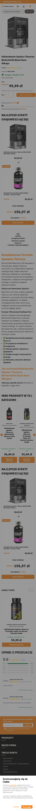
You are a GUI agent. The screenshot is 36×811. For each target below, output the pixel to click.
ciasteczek (13, 785)
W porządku (27, 807)
